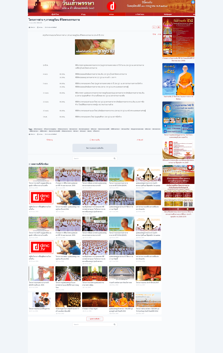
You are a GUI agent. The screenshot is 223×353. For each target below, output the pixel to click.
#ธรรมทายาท (73, 129)
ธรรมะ (111, 14)
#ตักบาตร (93, 129)
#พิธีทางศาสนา (115, 129)
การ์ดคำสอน (139, 14)
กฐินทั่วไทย (55, 14)
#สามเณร (83, 131)
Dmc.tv (33, 27)
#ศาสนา (76, 131)
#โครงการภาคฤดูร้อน (50, 129)
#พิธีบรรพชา (43, 131)
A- (154, 27)
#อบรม (89, 131)
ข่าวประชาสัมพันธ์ (52, 27)
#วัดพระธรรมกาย (63, 129)
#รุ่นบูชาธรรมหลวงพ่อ (137, 129)
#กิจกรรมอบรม (38, 129)
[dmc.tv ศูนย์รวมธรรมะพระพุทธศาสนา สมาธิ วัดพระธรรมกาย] (111, 6)
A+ (159, 27)
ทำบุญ (83, 14)
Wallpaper (168, 14)
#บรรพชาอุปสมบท (84, 129)
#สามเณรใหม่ (125, 129)
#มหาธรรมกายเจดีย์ (103, 129)
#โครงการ (96, 131)
